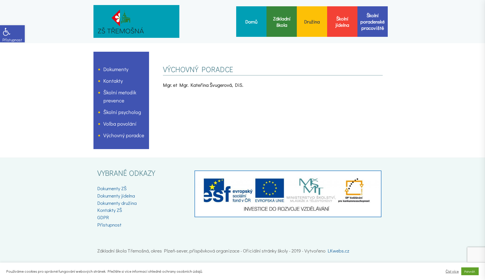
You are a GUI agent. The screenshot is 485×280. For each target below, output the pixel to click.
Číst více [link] (452, 271)
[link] (12, 33)
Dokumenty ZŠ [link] (112, 188)
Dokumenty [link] (115, 69)
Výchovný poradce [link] (123, 135)
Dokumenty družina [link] (117, 203)
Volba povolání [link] (119, 123)
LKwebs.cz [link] (338, 250)
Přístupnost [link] (109, 224)
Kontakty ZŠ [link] (109, 210)
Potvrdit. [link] (470, 271)
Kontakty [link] (113, 80)
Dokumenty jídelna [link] (116, 195)
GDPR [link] (103, 217)
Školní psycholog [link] (122, 112)
